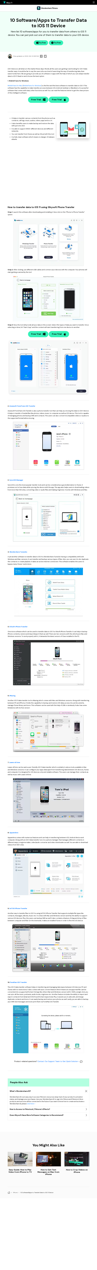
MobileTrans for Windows (32, 86)
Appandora (13, 833)
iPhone (15, 1192)
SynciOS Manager (16, 480)
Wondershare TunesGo (18, 552)
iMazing (12, 696)
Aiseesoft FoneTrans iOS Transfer (22, 406)
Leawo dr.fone (14, 762)
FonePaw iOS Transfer (18, 982)
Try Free (42, 43)
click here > (31, 1104)
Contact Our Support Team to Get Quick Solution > (58, 1061)
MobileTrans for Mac (15, 86)
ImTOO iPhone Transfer (18, 908)
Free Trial (36, 99)
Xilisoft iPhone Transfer (18, 627)
